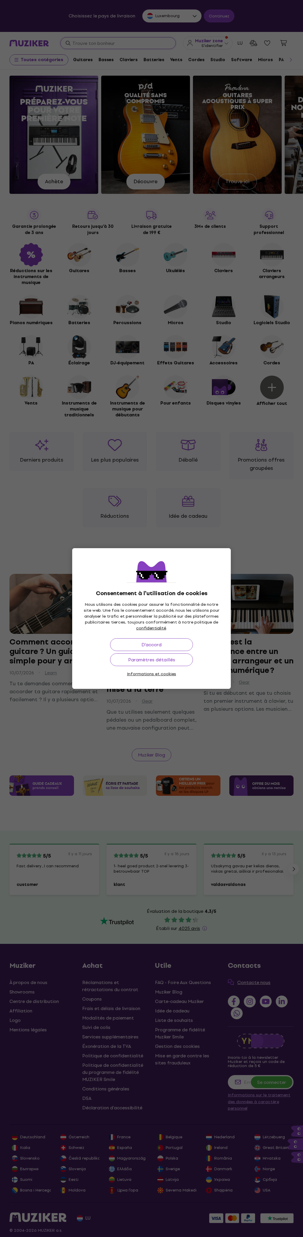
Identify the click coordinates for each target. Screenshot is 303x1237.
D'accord (151, 644)
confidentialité (151, 628)
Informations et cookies (151, 674)
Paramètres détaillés (151, 659)
